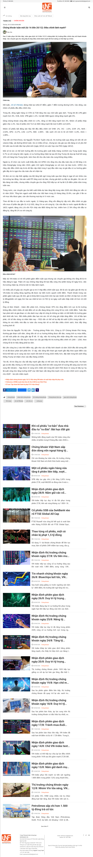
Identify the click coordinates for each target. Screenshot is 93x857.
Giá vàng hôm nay (25, 16)
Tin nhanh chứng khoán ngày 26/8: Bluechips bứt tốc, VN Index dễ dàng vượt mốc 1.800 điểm (50, 575)
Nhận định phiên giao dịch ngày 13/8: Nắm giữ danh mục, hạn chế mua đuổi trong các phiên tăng (50, 765)
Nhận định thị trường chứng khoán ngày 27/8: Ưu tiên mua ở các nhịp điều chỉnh (50, 554)
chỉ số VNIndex (17, 105)
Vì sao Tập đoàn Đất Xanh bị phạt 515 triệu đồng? (23, 384)
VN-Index (8, 401)
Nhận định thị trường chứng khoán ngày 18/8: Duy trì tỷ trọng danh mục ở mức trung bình (49, 702)
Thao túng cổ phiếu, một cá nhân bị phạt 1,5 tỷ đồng (49, 533)
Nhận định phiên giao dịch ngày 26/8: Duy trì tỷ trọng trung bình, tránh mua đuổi (48, 596)
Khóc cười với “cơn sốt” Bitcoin (43, 16)
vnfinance (39, 401)
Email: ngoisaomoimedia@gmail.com (81, 1)
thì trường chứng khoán (39, 397)
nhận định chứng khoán (24, 397)
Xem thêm (44, 826)
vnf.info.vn (29, 401)
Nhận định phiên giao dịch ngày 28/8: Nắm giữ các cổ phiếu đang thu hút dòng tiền (50, 491)
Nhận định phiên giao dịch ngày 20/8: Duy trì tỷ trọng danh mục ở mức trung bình (49, 659)
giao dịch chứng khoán (70, 397)
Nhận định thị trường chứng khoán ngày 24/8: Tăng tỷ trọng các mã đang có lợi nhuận (49, 638)
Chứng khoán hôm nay (55, 397)
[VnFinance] (47, 7)
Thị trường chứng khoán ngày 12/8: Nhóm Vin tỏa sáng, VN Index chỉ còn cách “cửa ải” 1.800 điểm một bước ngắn (50, 786)
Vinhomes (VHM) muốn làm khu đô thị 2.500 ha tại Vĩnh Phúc (26, 382)
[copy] (37, 390)
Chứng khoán (19, 21)
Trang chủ (7, 21)
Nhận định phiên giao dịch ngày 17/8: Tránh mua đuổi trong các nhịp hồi (48, 723)
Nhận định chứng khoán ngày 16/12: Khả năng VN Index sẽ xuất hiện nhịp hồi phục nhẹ (35, 379)
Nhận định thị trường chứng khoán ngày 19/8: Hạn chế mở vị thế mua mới (50, 681)
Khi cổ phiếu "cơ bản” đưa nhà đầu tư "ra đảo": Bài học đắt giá (51, 427)
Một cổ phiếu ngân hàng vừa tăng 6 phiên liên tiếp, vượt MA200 (49, 469)
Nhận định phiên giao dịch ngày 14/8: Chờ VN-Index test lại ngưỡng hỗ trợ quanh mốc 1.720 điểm (50, 744)
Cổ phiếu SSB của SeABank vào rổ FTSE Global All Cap (51, 512)
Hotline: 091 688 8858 (63, 1)
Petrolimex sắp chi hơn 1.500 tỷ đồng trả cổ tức (50, 807)
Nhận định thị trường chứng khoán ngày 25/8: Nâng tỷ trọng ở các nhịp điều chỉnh (49, 617)
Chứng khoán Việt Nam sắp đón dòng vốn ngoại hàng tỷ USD (49, 448)
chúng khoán (11, 397)
